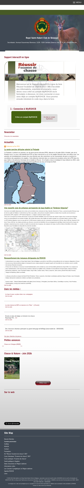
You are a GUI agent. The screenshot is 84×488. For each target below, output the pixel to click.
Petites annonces (12, 340)
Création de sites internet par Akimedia (42, 485)
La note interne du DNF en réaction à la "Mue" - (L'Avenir (22, 305)
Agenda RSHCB (9, 471)
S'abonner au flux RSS (13, 146)
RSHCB (6, 446)
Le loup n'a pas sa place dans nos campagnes (19, 294)
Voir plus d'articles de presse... (13, 336)
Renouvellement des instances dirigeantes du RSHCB (24, 258)
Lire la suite (7, 205)
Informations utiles (9, 466)
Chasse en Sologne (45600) (12, 344)
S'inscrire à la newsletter (11, 136)
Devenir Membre (9, 439)
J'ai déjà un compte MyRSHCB (49, 118)
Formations (7, 451)
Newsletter (9, 132)
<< (3, 346)
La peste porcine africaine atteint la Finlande (21, 150)
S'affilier (6, 444)
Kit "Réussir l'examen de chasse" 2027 (15, 454)
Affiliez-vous (43, 383)
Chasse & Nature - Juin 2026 (18, 354)
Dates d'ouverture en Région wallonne (15, 463)
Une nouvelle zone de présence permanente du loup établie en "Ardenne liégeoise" (36, 208)
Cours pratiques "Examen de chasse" (15, 459)
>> (21, 346)
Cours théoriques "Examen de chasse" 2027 (17, 456)
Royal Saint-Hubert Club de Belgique (42, 38)
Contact (6, 449)
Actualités (9, 142)
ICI (16, 318)
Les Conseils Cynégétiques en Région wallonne (18, 468)
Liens (5, 473)
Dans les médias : (12, 289)
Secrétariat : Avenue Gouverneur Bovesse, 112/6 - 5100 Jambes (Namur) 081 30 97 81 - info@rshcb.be (42, 42)
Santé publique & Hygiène (12, 461)
